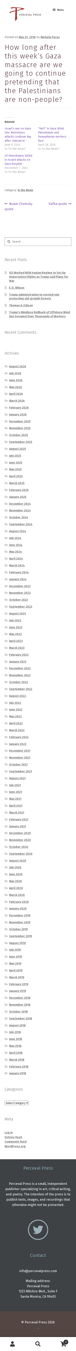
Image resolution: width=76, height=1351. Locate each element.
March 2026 (17, 401)
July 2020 (15, 867)
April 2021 (15, 805)
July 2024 (15, 538)
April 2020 (16, 888)
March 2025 (17, 483)
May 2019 (15, 963)
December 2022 (20, 668)
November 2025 (20, 428)
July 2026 (15, 373)
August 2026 (17, 366)
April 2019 (15, 970)
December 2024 (20, 504)
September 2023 (20, 606)
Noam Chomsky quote (19, 206)
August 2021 (17, 778)
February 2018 (18, 1066)
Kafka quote (58, 204)
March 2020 (17, 895)
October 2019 (18, 929)
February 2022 (19, 737)
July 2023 (15, 620)
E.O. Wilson (16, 288)
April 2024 (16, 558)
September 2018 (20, 1018)
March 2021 (16, 812)
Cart (59, 1340)
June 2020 (15, 874)
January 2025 (17, 497)
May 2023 (15, 634)
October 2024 (18, 517)
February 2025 (19, 490)
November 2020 (20, 840)
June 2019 (15, 956)
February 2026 (19, 407)
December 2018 (19, 998)
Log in (9, 1132)
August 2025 (17, 449)
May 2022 (15, 716)
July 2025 (15, 456)
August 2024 (17, 531)
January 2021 (17, 826)
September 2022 (20, 689)
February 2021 (18, 819)
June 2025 (15, 462)
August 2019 (17, 943)
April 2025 (16, 476)
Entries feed (13, 1137)
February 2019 (18, 984)
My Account (12, 1344)
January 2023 (17, 661)
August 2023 (17, 613)
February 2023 (19, 655)
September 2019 (20, 936)
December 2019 (19, 915)
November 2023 (20, 593)
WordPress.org (15, 1146)
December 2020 (20, 833)
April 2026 (16, 394)
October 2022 (18, 682)
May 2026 (15, 387)
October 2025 (18, 435)
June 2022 (15, 709)
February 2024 (19, 572)
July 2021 (15, 785)
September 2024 (20, 524)
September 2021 (20, 771)
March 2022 (17, 730)
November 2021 (19, 757)
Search (38, 1344)
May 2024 (15, 551)
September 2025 (20, 442)
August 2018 (17, 1025)
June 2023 (15, 627)
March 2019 (16, 977)
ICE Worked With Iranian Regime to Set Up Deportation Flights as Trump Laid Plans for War (38, 277)
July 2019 (15, 950)
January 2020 (18, 908)
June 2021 (15, 792)
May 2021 (15, 799)
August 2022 (17, 696)
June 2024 (15, 545)
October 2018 (18, 1011)
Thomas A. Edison (21, 305)
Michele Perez (50, 37)
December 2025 (20, 421)
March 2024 (17, 565)
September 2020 (20, 854)
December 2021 (19, 750)
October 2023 (18, 600)
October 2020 (18, 847)
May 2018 (15, 1046)
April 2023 (16, 641)
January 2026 (18, 414)
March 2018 (16, 1059)
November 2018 (19, 1005)
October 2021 (18, 764)
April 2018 (15, 1053)
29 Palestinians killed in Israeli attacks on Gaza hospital (18, 160)
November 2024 (20, 510)
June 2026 (15, 380)
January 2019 (17, 991)
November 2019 (19, 922)
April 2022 (16, 723)
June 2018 (15, 1039)
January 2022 (17, 744)
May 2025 (15, 469)
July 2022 (15, 703)
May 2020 (15, 881)
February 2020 (19, 902)
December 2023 (20, 586)
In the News (25, 190)
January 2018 (17, 1073)
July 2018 (15, 1032)
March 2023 (17, 648)
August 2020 (17, 860)
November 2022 (20, 675)
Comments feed (16, 1141)
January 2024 (18, 579)
